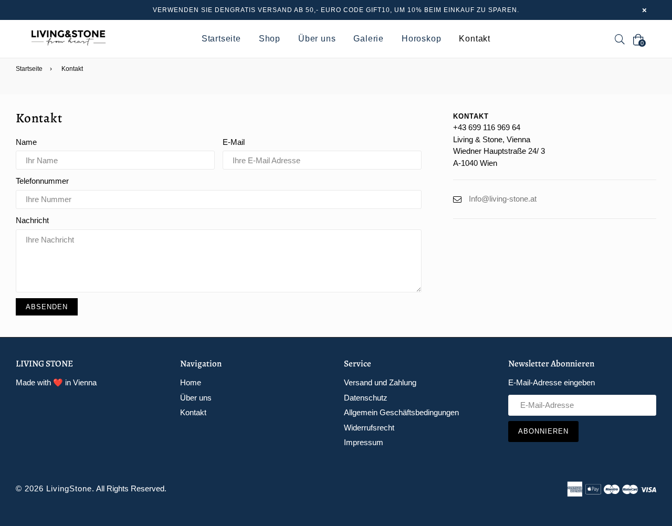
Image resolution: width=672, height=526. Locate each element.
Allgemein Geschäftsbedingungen (401, 412)
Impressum (363, 442)
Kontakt (474, 38)
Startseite (221, 38)
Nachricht (32, 220)
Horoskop (421, 38)
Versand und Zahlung (380, 382)
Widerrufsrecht (369, 427)
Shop (269, 38)
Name (26, 142)
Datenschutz (365, 397)
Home (190, 382)
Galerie (368, 38)
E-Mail (234, 142)
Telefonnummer (42, 180)
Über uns (316, 38)
